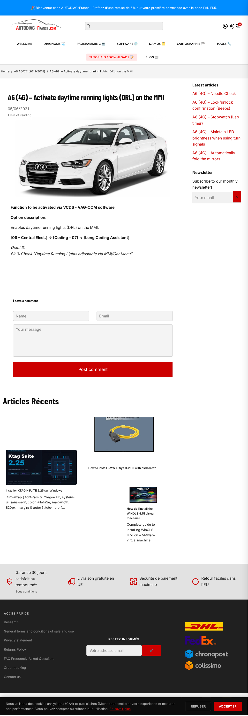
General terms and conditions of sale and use (39, 631)
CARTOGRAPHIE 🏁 (191, 43)
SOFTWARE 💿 (127, 43)
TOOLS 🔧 (224, 43)
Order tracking (15, 668)
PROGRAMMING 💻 (91, 43)
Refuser (198, 706)
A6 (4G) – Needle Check (214, 93)
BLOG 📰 (151, 57)
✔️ (152, 650)
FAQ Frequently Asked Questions (29, 659)
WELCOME (24, 43)
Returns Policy (15, 649)
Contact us (12, 677)
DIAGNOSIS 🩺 (54, 43)
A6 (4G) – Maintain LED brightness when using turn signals (216, 137)
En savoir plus (120, 709)
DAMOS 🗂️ (157, 43)
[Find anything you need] (88, 26)
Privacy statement (18, 640)
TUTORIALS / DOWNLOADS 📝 (111, 57)
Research (11, 622)
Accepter (228, 706)
